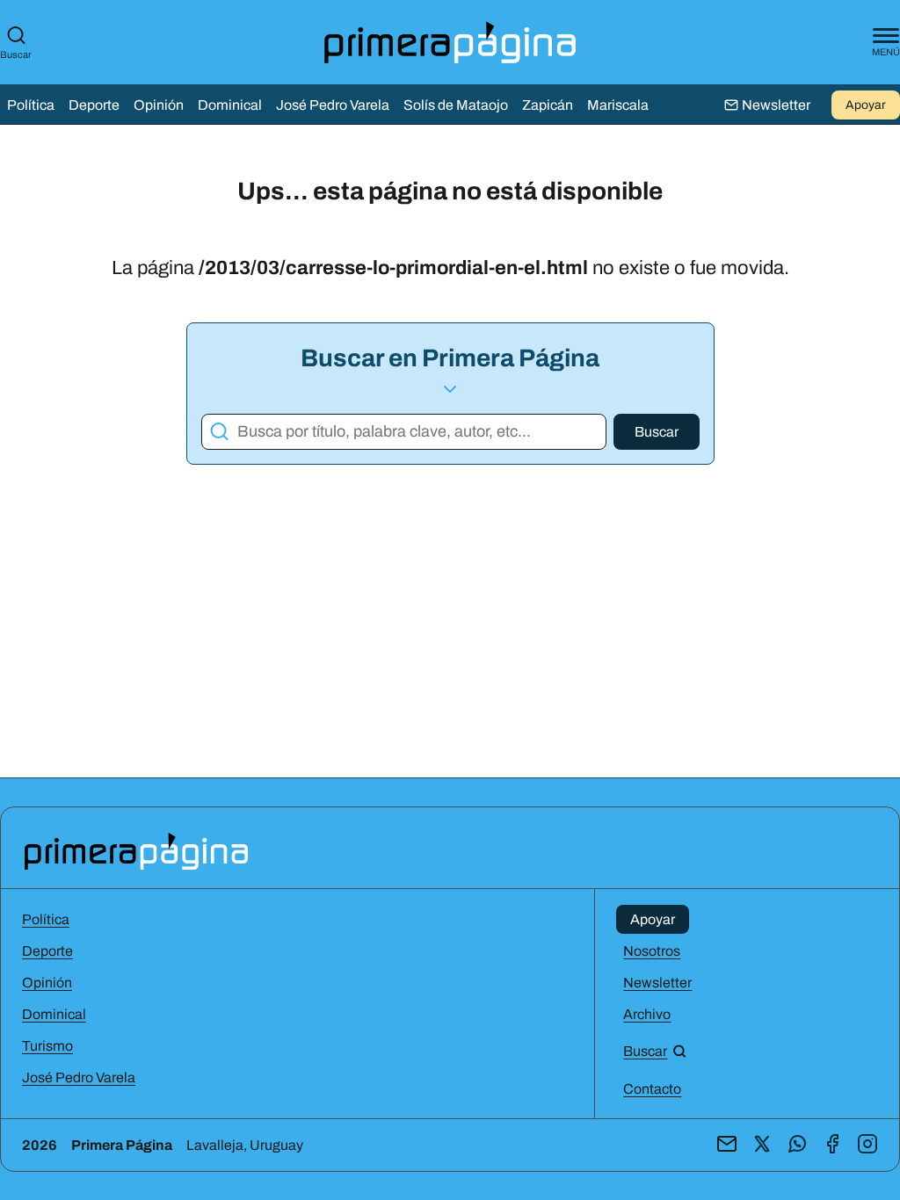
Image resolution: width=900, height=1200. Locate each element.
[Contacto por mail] (726, 1145)
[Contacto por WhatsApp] (797, 1145)
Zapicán (547, 105)
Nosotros (651, 950)
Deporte (94, 105)
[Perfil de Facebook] (832, 1145)
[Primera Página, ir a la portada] (136, 849)
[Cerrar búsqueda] (688, 554)
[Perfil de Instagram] (867, 1145)
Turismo (47, 1045)
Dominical (230, 105)
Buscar (16, 54)
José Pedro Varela (332, 105)
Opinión (159, 105)
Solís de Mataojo (455, 105)
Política (30, 105)
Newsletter (657, 982)
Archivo (647, 1014)
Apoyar (866, 105)
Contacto (652, 1088)
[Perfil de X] (762, 1145)
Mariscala (618, 105)
